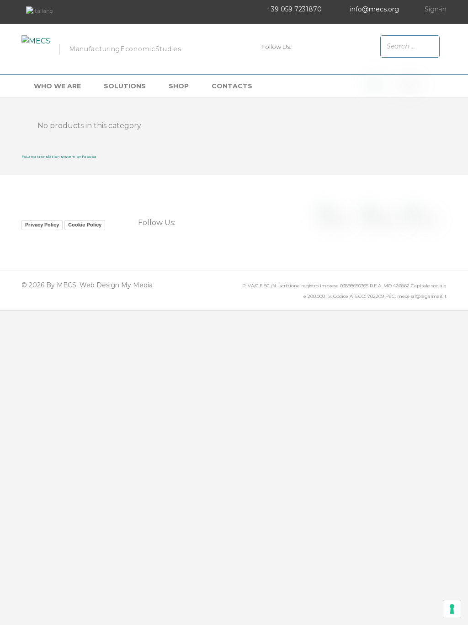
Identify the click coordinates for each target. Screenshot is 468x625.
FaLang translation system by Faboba (58, 156)
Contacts (232, 86)
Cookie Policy (84, 224)
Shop (179, 86)
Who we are (57, 86)
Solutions (125, 86)
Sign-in (436, 9)
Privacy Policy (42, 224)
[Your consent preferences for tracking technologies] (452, 609)
